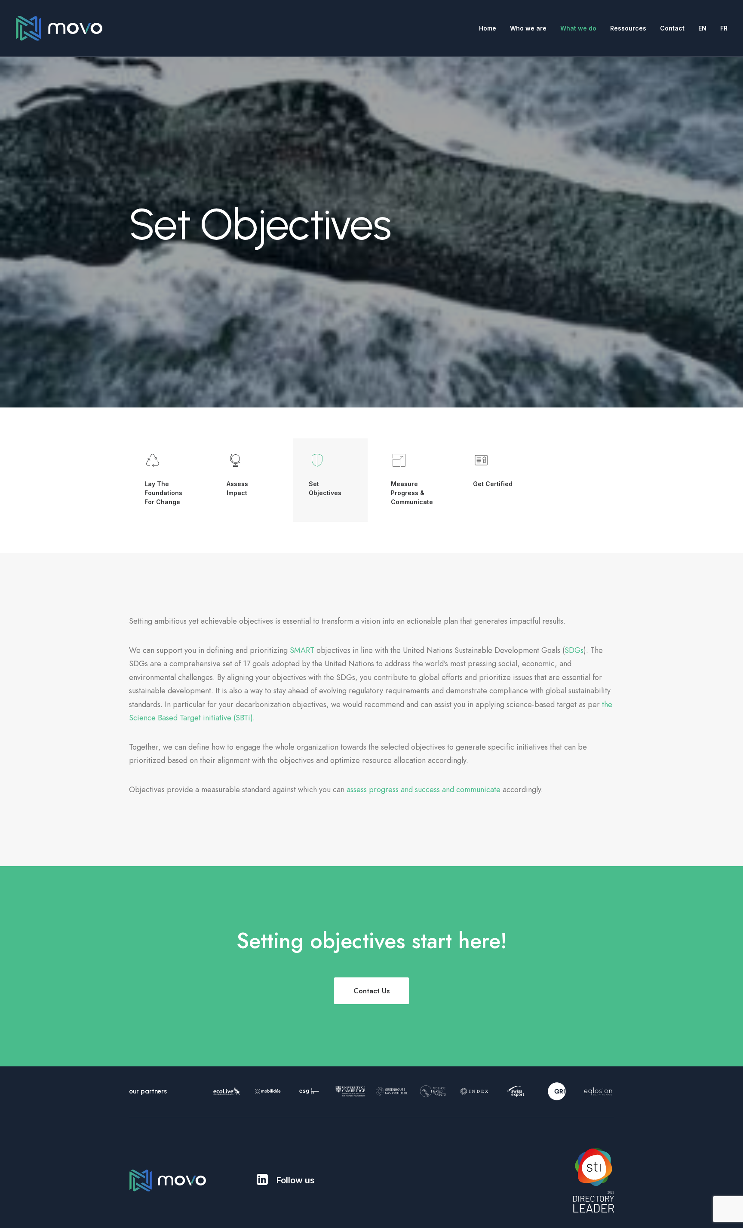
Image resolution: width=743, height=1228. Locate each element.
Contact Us (371, 991)
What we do (578, 28)
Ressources (628, 28)
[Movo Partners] (58, 28)
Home (487, 28)
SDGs (574, 650)
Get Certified (493, 483)
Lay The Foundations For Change (163, 492)
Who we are (528, 28)
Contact (672, 28)
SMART (302, 650)
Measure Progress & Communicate (412, 492)
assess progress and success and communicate (423, 789)
